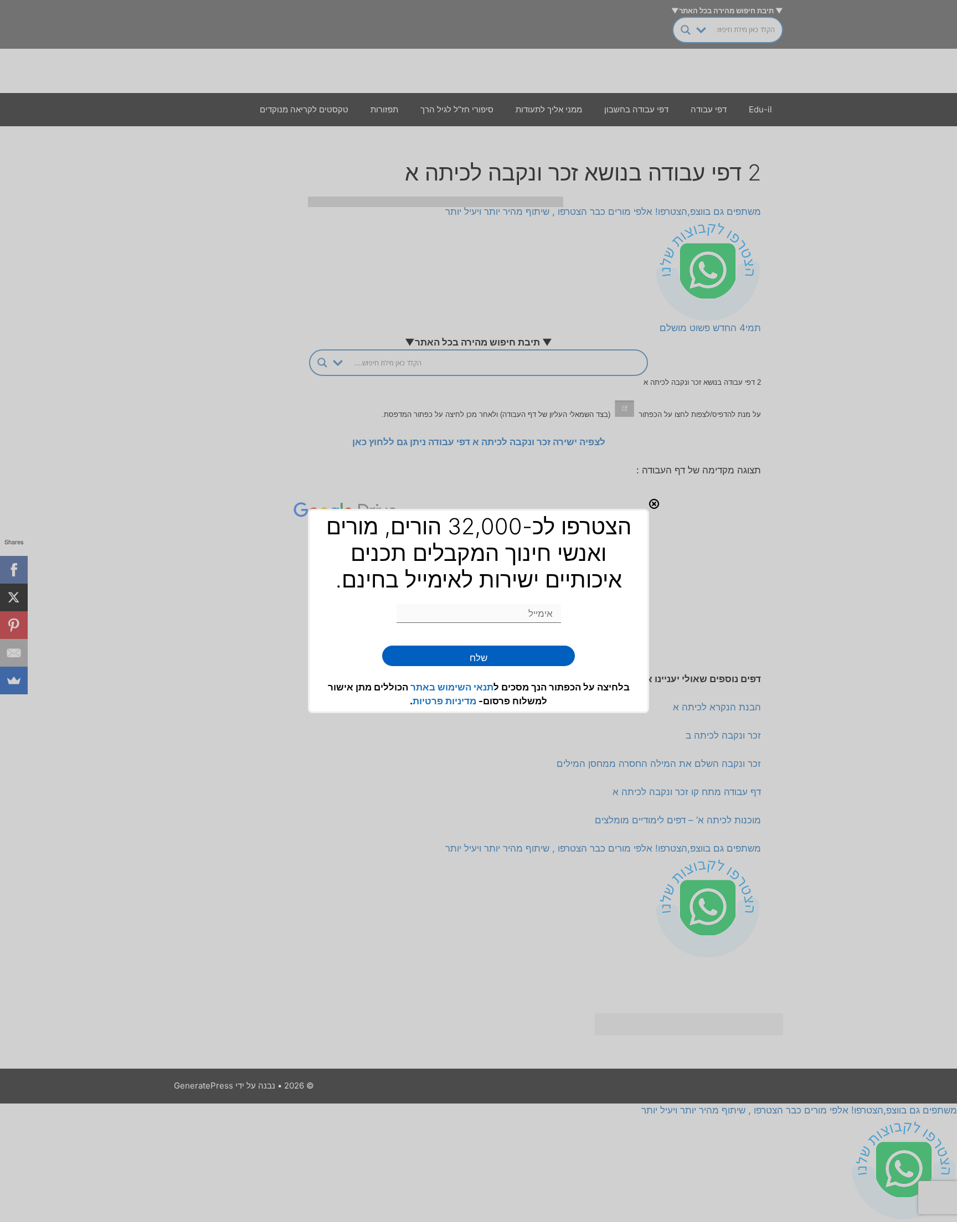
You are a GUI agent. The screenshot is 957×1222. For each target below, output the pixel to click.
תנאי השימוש (465, 687)
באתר (424, 687)
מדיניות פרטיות (444, 701)
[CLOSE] (654, 503)
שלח (478, 657)
